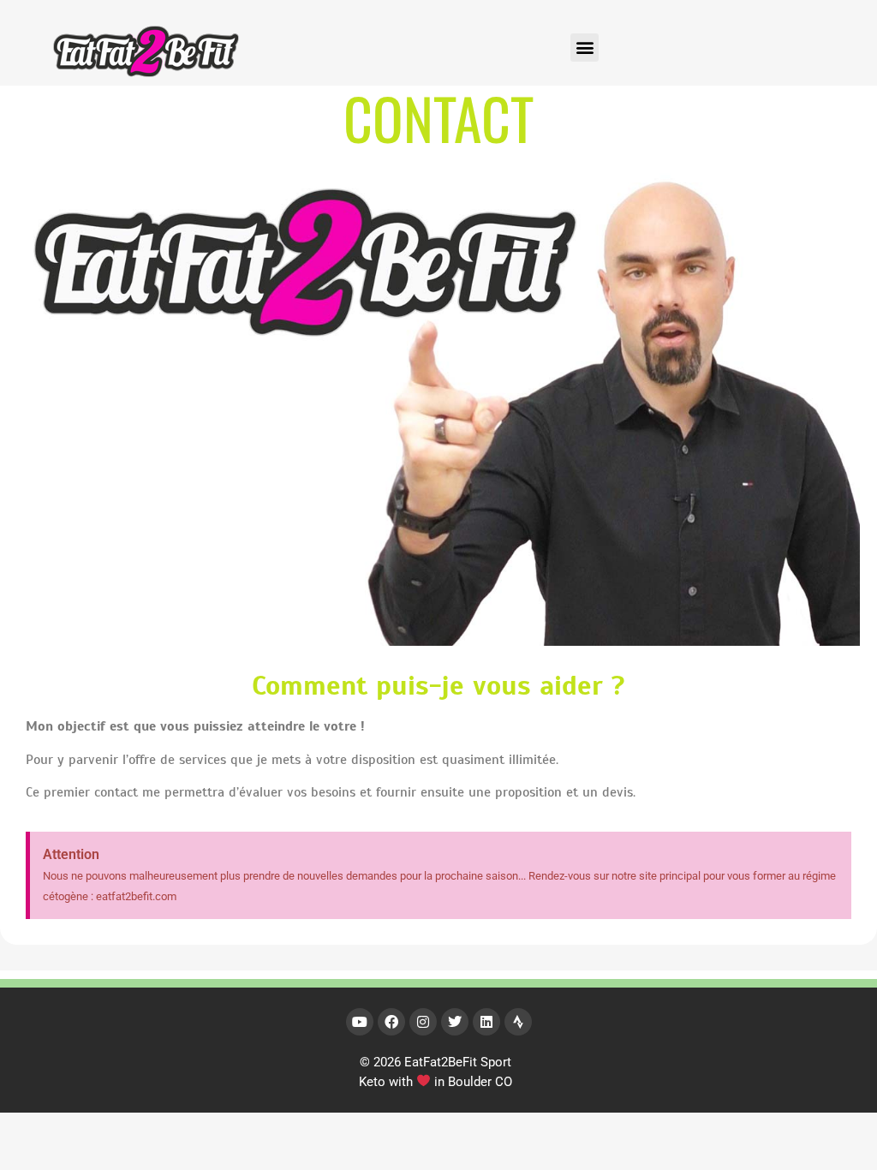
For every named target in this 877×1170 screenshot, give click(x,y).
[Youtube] (359, 1022)
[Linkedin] (486, 1022)
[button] (584, 47)
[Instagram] (423, 1022)
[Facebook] (391, 1022)
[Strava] (518, 1022)
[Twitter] (454, 1022)
